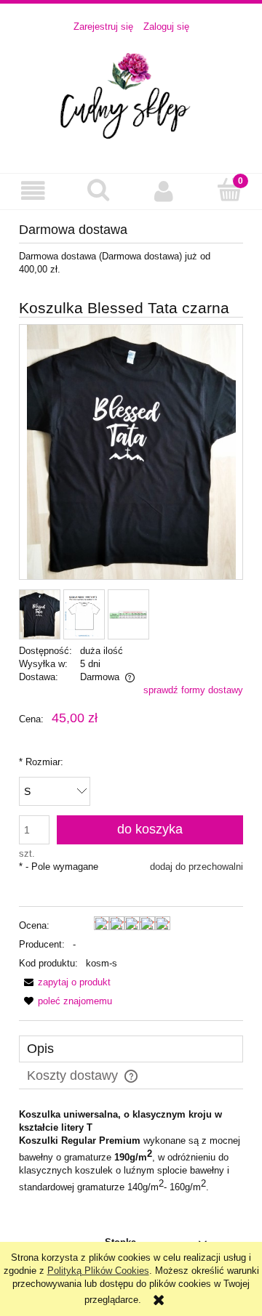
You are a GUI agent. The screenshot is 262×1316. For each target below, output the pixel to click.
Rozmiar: (41, 761)
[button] (33, 191)
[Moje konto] (163, 191)
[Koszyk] (229, 190)
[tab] (131, 1049)
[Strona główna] (131, 96)
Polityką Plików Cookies (98, 1270)
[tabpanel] (131, 1151)
